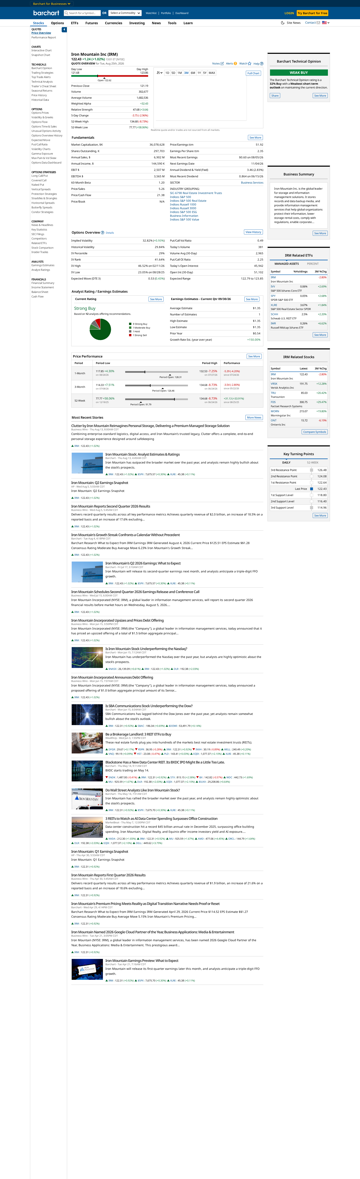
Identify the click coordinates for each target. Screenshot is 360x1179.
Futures (91, 23)
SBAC (141, 726)
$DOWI (173, 726)
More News (254, 417)
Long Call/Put (39, 176)
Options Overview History (46, 135)
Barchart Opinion (41, 68)
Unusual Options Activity (46, 131)
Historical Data (40, 100)
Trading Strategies (42, 72)
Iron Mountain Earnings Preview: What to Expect (141, 961)
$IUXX (202, 781)
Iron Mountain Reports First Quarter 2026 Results (108, 875)
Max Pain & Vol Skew (43, 158)
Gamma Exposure (42, 153)
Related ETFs (39, 243)
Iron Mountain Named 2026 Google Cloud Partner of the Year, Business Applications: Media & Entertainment (152, 932)
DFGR (112, 749)
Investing (137, 23)
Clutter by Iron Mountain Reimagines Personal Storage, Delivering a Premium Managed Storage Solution (150, 426)
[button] (326, 22)
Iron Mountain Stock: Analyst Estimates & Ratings (142, 454)
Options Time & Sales (44, 126)
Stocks (38, 23)
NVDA (112, 838)
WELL (227, 749)
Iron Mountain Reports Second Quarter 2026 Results (110, 506)
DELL (139, 843)
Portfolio (166, 13)
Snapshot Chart (40, 55)
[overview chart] (208, 101)
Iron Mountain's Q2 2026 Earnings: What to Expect (143, 563)
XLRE (173, 474)
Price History (39, 95)
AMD (201, 838)
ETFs (74, 23)
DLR (176, 669)
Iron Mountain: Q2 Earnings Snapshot (99, 483)
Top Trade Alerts (41, 77)
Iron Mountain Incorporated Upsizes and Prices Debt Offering (117, 620)
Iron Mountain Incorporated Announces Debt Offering (112, 677)
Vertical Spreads (41, 189)
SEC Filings (37, 234)
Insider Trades (39, 252)
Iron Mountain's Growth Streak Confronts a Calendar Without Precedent (125, 535)
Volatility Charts (40, 149)
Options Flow (39, 122)
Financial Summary (42, 283)
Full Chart (253, 73)
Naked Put (37, 184)
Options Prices (40, 113)
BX (200, 777)
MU (111, 781)
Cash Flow (37, 296)
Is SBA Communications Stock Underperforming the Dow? (148, 706)
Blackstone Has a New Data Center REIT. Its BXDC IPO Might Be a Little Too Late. (165, 762)
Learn (188, 23)
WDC (229, 777)
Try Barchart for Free (312, 13)
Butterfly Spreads (41, 207)
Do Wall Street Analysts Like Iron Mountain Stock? (142, 790)
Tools (172, 23)
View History (253, 232)
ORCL (231, 838)
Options (57, 23)
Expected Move (40, 140)
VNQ (111, 754)
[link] (258, 64)
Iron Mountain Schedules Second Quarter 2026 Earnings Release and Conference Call (135, 592)
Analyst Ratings (40, 270)
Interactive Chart (41, 50)
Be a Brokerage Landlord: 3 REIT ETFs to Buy (138, 734)
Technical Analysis (41, 81)
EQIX (196, 754)
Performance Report (43, 37)
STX (172, 777)
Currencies (113, 23)
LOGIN (289, 13)
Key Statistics (39, 229)
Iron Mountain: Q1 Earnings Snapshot (99, 851)
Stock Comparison (42, 247)
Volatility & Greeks (42, 117)
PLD (166, 754)
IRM (76, 446)
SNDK (112, 777)
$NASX (112, 669)
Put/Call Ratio (39, 144)
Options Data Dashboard (46, 162)
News (156, 23)
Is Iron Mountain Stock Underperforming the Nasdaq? (146, 649)
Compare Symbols (314, 432)
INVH (199, 749)
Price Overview (41, 33)
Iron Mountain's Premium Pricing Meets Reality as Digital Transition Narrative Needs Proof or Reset (145, 904)
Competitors (39, 238)
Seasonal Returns (41, 90)
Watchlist (151, 13)
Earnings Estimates (42, 265)
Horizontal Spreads (42, 203)
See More (255, 137)
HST (139, 754)
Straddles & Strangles (44, 198)
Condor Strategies (42, 212)
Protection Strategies (44, 194)
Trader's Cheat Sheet (43, 86)
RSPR (141, 749)
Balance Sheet (39, 292)
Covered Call (38, 180)
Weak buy (299, 72)
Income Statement (42, 287)
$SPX (141, 474)
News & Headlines (42, 225)
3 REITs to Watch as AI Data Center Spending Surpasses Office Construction (161, 818)
